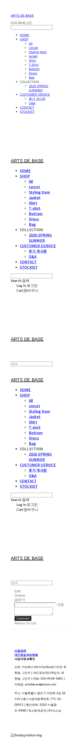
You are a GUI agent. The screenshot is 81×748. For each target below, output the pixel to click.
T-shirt (34, 65)
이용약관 (20, 651)
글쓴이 (19, 599)
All (31, 43)
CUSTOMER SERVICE (35, 94)
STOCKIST (27, 112)
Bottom (34, 69)
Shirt (32, 60)
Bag (31, 77)
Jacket (33, 56)
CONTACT (27, 107)
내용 (60, 604)
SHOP (24, 39)
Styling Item (38, 52)
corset (33, 48)
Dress (33, 73)
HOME (24, 35)
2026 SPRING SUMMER (38, 88)
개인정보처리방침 (26, 655)
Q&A (32, 103)
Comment (22, 618)
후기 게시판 (37, 99)
